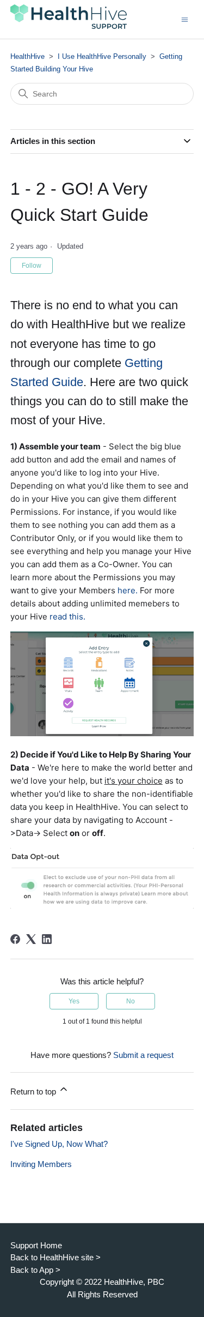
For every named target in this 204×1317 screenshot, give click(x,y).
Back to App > (35, 1269)
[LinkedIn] (47, 939)
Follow (31, 265)
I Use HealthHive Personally (102, 56)
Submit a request (143, 1055)
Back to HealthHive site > (55, 1257)
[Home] (68, 27)
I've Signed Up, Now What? (59, 1143)
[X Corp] (31, 939)
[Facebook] (15, 939)
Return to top (34, 1091)
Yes (74, 1001)
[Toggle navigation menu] (184, 18)
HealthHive (27, 56)
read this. (67, 616)
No (130, 1001)
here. (128, 590)
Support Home (36, 1245)
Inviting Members (41, 1164)
